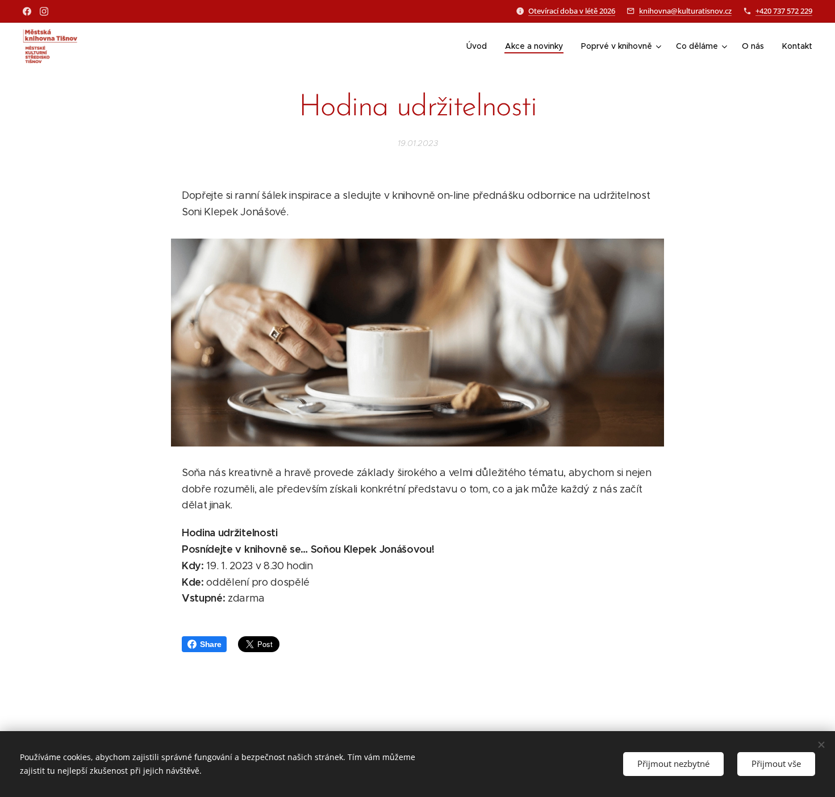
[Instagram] (44, 11)
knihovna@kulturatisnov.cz (685, 11)
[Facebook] (27, 11)
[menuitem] (480, 46)
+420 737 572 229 (783, 11)
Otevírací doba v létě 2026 (571, 11)
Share (210, 644)
